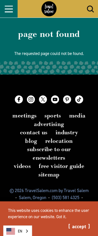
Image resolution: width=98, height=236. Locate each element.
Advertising (49, 124)
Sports (52, 116)
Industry (67, 132)
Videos (22, 166)
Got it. (61, 216)
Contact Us (33, 132)
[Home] (49, 8)
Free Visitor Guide (61, 166)
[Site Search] (90, 9)
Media (77, 116)
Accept (79, 226)
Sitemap (49, 175)
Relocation (59, 141)
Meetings (24, 116)
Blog (31, 141)
